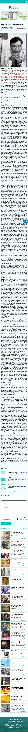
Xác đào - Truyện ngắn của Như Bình (17, 588)
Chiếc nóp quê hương (16, 696)
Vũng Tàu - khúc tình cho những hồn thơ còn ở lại (17, 597)
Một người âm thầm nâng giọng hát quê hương (17, 651)
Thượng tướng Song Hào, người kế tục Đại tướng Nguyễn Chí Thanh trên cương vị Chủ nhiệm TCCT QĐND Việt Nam (17, 670)
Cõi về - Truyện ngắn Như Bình (17, 615)
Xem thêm (14, 491)
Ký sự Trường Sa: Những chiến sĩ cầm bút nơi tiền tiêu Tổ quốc (17, 551)
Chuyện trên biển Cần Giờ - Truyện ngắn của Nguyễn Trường (17, 688)
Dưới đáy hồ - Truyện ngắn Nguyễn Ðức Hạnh (17, 606)
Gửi (6, 524)
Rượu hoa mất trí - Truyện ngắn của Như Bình (17, 633)
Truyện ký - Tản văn (4, 22)
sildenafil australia (22, 486)
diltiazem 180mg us (22, 479)
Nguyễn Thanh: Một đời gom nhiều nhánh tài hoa (18, 579)
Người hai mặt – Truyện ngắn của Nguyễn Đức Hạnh (18, 533)
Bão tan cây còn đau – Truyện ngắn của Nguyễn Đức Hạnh (17, 642)
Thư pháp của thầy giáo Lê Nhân (17, 706)
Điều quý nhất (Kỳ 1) (16, 541)
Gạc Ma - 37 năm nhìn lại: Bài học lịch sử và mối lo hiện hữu (18, 660)
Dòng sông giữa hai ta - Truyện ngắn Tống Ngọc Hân (18, 624)
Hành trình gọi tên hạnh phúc (16, 560)
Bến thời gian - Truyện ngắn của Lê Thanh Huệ (18, 679)
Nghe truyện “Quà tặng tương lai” (16, 570)
